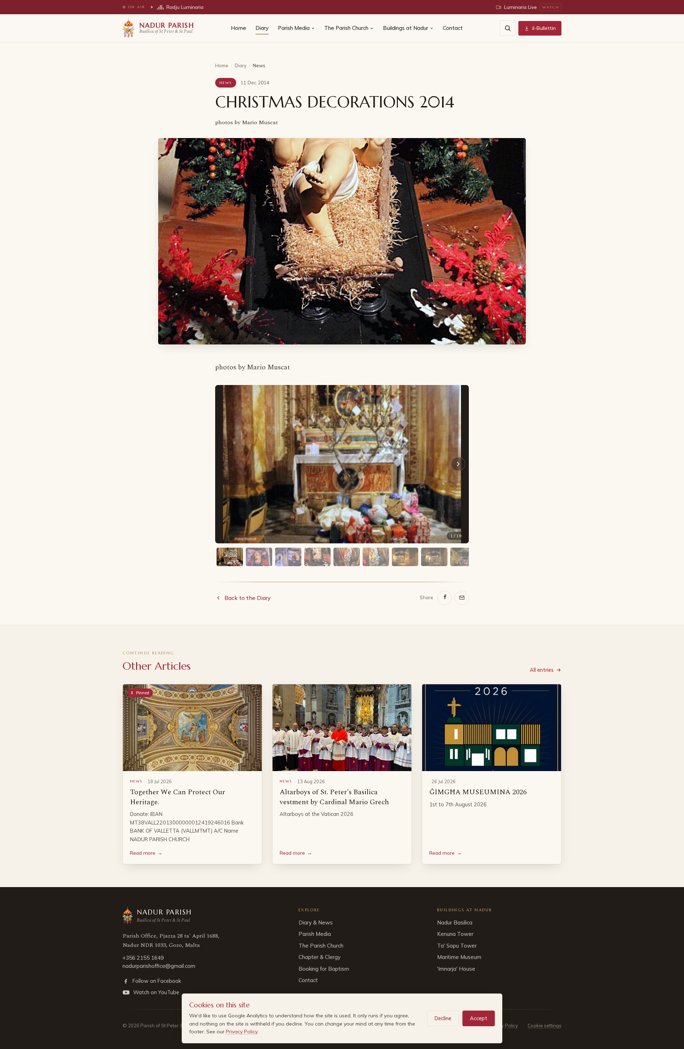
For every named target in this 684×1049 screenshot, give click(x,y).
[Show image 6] (376, 557)
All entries (542, 669)
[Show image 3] (288, 557)
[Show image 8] (434, 557)
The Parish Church (346, 28)
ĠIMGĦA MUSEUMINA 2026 (478, 792)
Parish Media (294, 28)
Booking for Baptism (324, 968)
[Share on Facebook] (444, 598)
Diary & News (316, 922)
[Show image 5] (346, 557)
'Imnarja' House (456, 968)
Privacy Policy (241, 1031)
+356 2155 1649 (143, 957)
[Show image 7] (405, 557)
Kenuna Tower (455, 934)
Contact (453, 28)
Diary (262, 28)
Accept (478, 1018)
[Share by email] (462, 598)
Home (238, 28)
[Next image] (458, 464)
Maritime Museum (459, 957)
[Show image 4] (317, 557)
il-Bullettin (544, 28)
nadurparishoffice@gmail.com (159, 966)
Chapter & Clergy (320, 957)
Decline (443, 1018)
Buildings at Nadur (405, 28)
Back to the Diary (247, 597)
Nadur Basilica (454, 922)
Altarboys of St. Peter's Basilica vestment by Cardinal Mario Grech (334, 797)
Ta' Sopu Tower (457, 945)
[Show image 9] (463, 557)
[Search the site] (507, 28)
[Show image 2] (259, 557)
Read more (146, 853)
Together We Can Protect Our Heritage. (177, 797)
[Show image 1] (230, 557)
